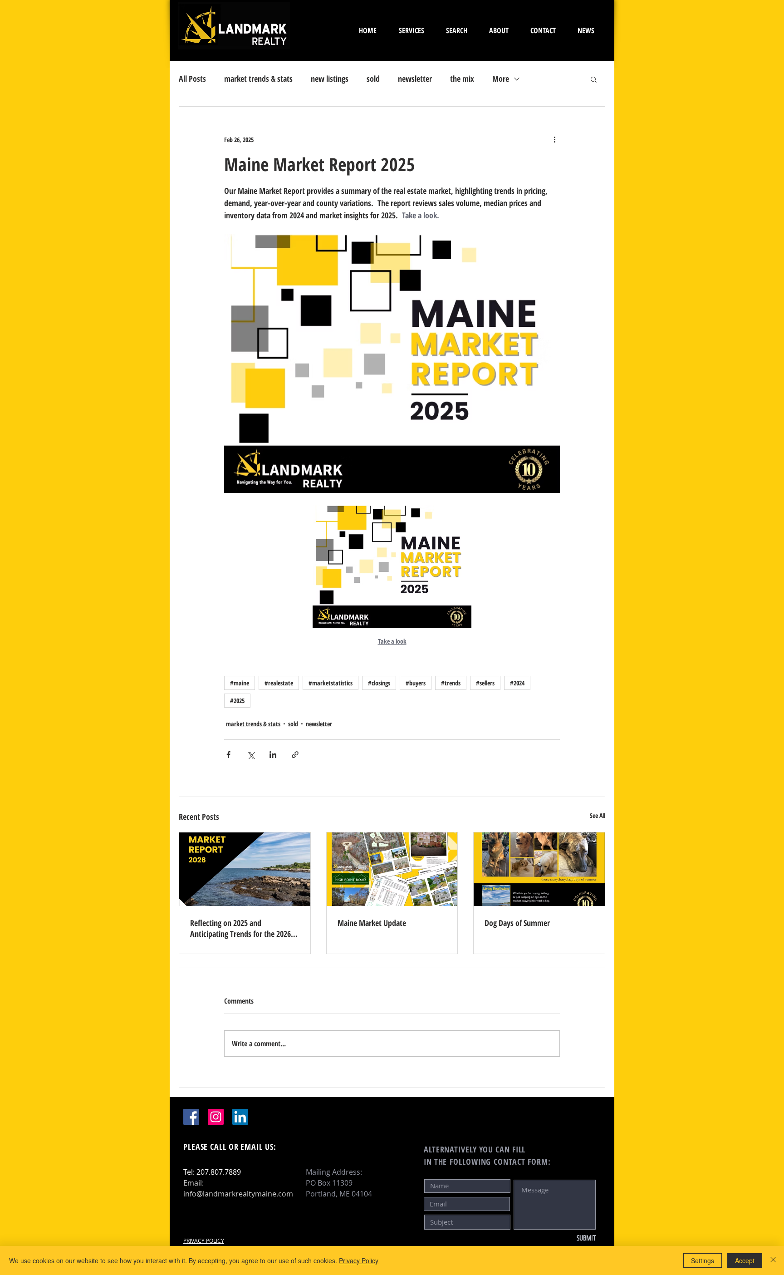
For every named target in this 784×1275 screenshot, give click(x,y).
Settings (702, 1260)
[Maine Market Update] (392, 869)
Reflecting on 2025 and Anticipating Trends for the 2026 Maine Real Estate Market (240, 928)
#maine (239, 683)
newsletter (415, 78)
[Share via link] (295, 754)
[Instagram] (216, 1117)
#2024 (517, 683)
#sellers (485, 683)
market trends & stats (258, 78)
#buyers (416, 683)
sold (373, 78)
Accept (745, 1260)
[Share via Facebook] (228, 754)
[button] (593, 79)
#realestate (279, 683)
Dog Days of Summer (517, 922)
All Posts (192, 78)
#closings (379, 683)
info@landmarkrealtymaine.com (238, 1194)
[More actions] (554, 139)
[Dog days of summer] (539, 869)
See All (597, 815)
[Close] (773, 1260)
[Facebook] (191, 1117)
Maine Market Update (372, 922)
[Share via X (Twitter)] (250, 754)
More (500, 78)
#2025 (237, 700)
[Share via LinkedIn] (273, 754)
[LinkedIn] (240, 1117)
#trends (451, 683)
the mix (462, 78)
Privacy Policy (358, 1260)
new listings (329, 78)
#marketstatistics (331, 683)
